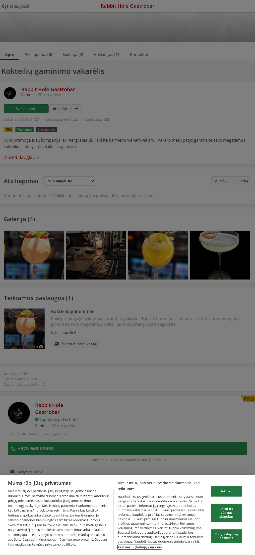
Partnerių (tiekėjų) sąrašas (140, 547)
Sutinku (226, 491)
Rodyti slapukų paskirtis (226, 536)
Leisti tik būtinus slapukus (226, 512)
